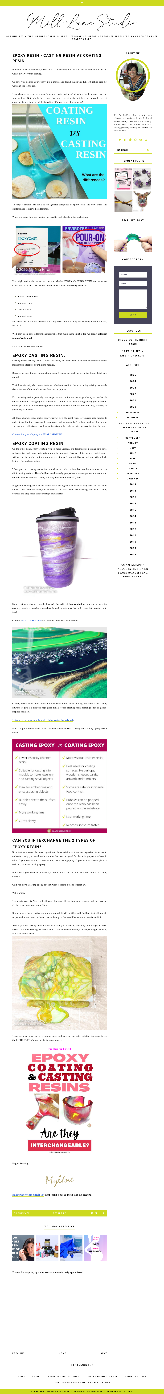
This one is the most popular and (42, 720)
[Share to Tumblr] (100, 1213)
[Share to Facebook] (92, 1213)
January (133, 479)
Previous (18, 1353)
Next (104, 1353)
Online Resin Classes (102, 1376)
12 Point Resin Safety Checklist (133, 353)
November (133, 412)
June (133, 453)
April (133, 463)
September (132, 438)
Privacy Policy (135, 1376)
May (132, 458)
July (133, 448)
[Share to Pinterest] (103, 1213)
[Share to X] (96, 1213)
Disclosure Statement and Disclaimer (82, 1382)
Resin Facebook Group (64, 1376)
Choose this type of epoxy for (37, 434)
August (133, 443)
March (132, 468)
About (36, 1376)
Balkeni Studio (95, 1391)
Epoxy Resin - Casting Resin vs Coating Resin (134, 427)
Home (62, 1353)
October (133, 417)
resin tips (59, 1213)
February (133, 473)
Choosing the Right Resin (133, 342)
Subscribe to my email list (28, 1194)
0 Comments (22, 1213)
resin (32, 620)
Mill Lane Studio (61, 1391)
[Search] (148, 150)
